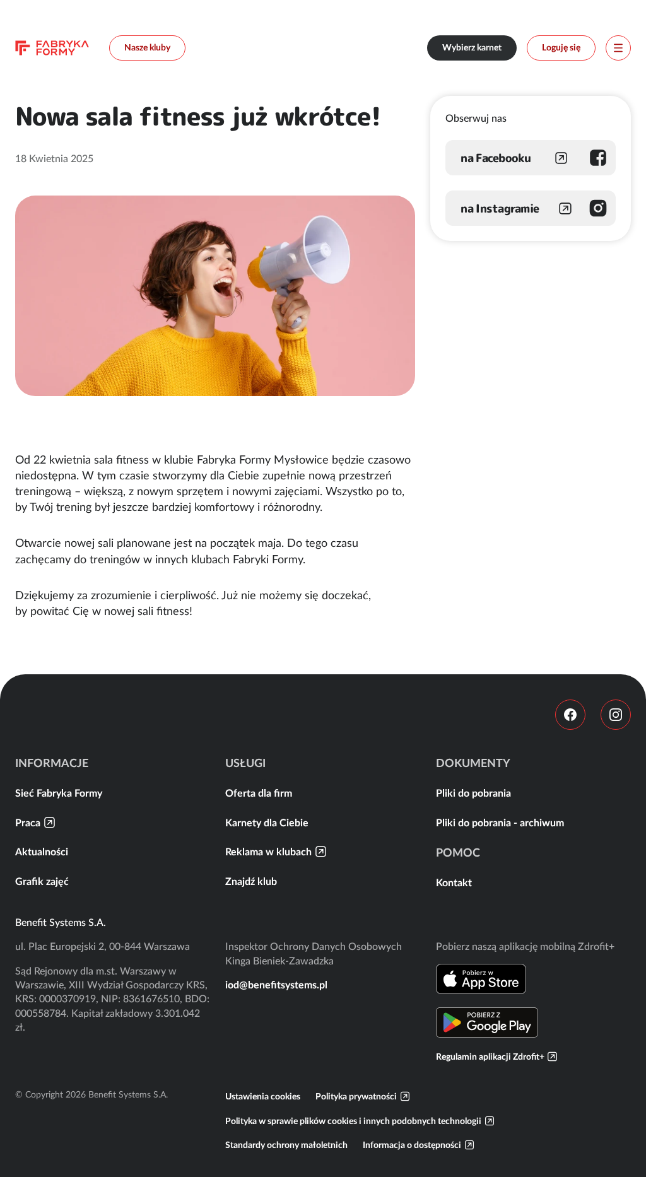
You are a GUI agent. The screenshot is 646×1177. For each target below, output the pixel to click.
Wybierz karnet (472, 47)
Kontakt (454, 882)
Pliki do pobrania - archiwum (500, 822)
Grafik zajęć (42, 881)
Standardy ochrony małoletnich (286, 1145)
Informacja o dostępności (412, 1145)
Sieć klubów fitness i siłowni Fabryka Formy (52, 48)
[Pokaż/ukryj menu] (618, 48)
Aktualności (41, 851)
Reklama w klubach (268, 851)
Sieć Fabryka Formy (58, 793)
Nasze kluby (147, 47)
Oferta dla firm (258, 793)
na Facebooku (496, 158)
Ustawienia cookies (262, 1096)
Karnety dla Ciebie (266, 822)
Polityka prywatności (356, 1096)
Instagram (616, 715)
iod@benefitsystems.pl (276, 984)
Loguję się (561, 47)
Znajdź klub (251, 881)
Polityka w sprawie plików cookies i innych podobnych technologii (353, 1121)
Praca (27, 822)
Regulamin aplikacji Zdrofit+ (490, 1056)
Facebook (570, 715)
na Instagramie (500, 208)
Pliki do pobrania (473, 793)
